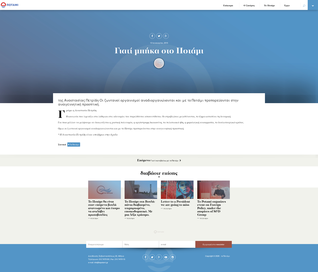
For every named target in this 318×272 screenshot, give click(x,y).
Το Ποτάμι (269, 5)
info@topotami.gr (101, 262)
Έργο (287, 5)
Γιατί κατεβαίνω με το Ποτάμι (157, 160)
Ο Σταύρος (249, 5)
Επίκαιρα (228, 5)
